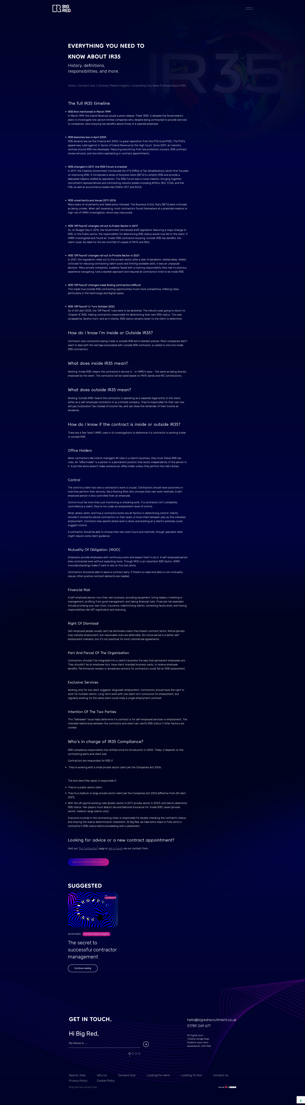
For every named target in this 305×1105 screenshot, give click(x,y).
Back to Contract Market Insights (88, 862)
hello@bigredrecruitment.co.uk (211, 1020)
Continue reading (82, 968)
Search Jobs (77, 1075)
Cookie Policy (106, 1080)
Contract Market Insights (113, 85)
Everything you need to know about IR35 (159, 85)
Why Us (102, 1075)
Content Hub (87, 85)
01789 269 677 (199, 1026)
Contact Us (220, 1075)
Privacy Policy (78, 1080)
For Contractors (88, 848)
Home (72, 85)
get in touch (115, 848)
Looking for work (158, 1075)
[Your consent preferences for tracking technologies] (301, 1101)
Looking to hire (191, 1075)
